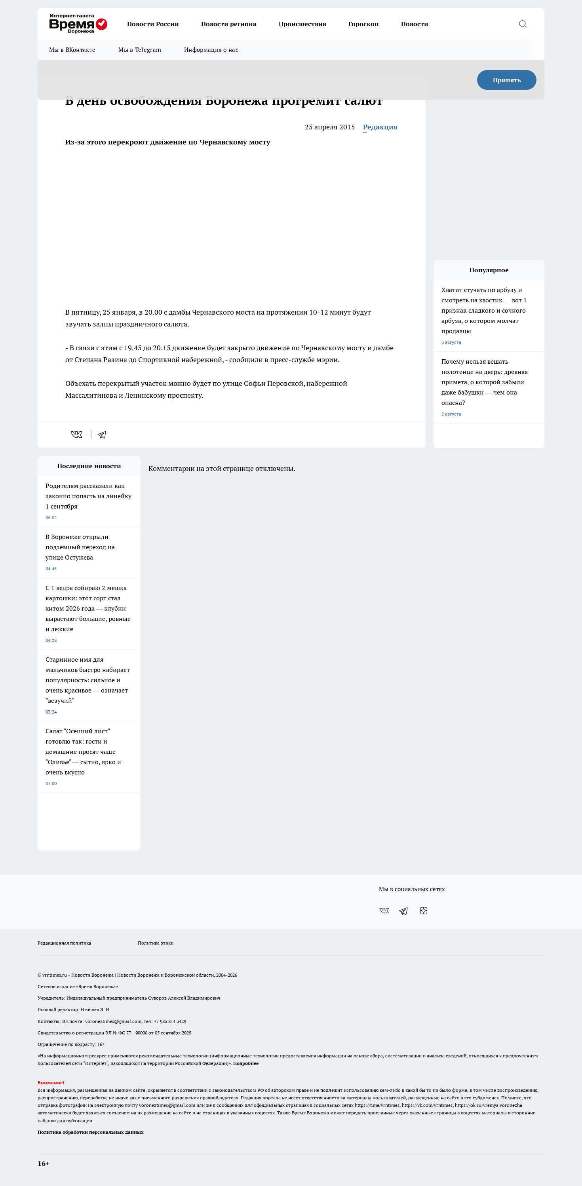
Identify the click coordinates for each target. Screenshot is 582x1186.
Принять (507, 80)
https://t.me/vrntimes (377, 1105)
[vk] (77, 434)
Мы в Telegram (139, 49)
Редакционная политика (64, 943)
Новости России (153, 24)
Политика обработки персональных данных (91, 1132)
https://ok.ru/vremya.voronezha (488, 1105)
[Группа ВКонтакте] (384, 910)
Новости (414, 24)
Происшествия (302, 24)
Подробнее (246, 1063)
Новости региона (229, 24)
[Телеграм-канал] (404, 910)
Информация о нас (211, 49)
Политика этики (155, 943)
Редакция (380, 126)
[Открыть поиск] (523, 24)
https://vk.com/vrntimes (427, 1105)
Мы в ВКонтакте (72, 49)
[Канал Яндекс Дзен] (424, 910)
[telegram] (104, 434)
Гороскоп (363, 24)
